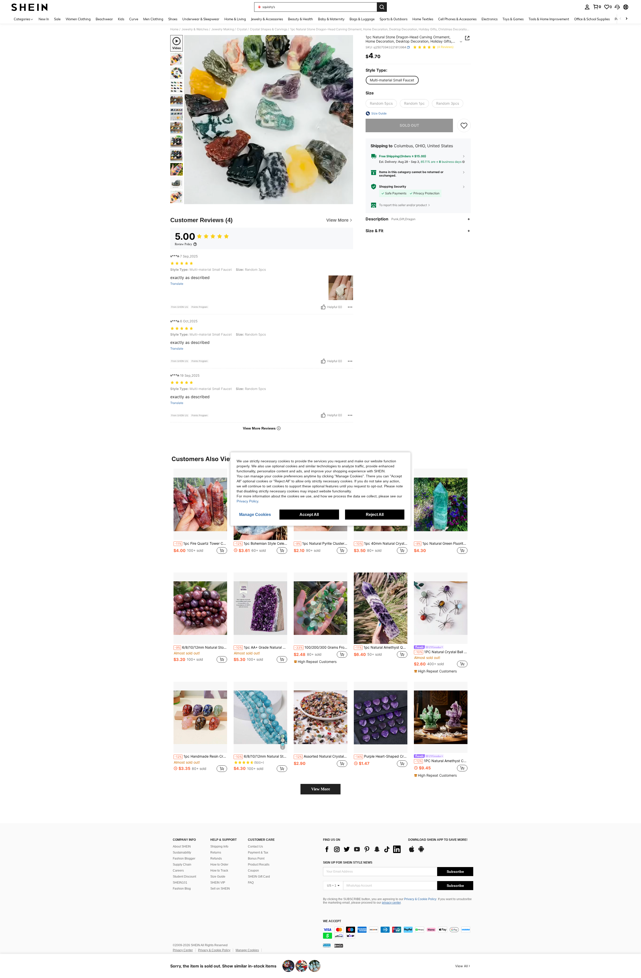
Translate (176, 284)
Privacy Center (183, 950)
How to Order (219, 864)
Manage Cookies (247, 950)
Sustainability (182, 852)
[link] (597, 7)
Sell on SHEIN (220, 888)
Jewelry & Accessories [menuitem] (267, 19)
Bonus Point (256, 858)
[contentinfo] (398, 933)
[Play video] (269, 120)
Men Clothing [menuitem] (153, 19)
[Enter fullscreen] (348, 200)
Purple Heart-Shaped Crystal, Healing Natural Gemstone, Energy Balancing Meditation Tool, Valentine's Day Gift (381, 756)
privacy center (391, 902)
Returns (215, 852)
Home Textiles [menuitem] (422, 19)
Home (174, 29)
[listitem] (200, 517)
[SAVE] (464, 125)
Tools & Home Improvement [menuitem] (549, 19)
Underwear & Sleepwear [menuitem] (200, 19)
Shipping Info (219, 846)
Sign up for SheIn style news (347, 862)
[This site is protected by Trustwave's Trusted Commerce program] (327, 945)
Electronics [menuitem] (490, 19)
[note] (316, 661)
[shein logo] (29, 7)
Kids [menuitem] (121, 19)
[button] (617, 7)
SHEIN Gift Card (259, 876)
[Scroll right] (626, 19)
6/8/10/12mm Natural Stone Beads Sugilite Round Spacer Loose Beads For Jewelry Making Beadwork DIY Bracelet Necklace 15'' (201, 647)
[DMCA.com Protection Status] (338, 945)
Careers (178, 870)
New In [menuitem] (44, 19)
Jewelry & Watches (195, 29)
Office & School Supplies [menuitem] (592, 19)
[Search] (382, 7)
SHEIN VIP (217, 882)
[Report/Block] (350, 307)
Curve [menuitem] (133, 19)
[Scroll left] (620, 19)
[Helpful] (323, 307)
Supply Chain (182, 864)
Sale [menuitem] (57, 19)
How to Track (219, 870)
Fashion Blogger (184, 858)
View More (320, 789)
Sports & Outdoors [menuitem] (393, 19)
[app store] (411, 851)
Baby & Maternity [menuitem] (331, 19)
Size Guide (217, 876)
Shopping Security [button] (392, 186)
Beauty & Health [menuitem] (300, 19)
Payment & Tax (258, 852)
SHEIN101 (180, 882)
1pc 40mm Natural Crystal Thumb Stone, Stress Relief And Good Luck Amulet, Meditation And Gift (381, 543)
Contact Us (255, 846)
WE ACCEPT (332, 921)
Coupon (253, 870)
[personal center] (587, 7)
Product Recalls (258, 864)
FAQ (251, 882)
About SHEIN (182, 846)
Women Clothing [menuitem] (78, 19)
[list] (363, 849)
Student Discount (184, 876)
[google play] (421, 851)
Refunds (216, 858)
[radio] (392, 80)
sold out (409, 125)
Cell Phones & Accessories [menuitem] (457, 19)
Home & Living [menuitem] (235, 19)
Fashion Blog (182, 888)
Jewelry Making (222, 29)
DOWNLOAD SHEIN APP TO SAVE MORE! (437, 840)
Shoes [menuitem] (172, 19)
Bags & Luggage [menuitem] (362, 19)
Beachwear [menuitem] (104, 19)
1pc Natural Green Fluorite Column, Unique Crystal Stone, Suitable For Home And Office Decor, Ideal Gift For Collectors (441, 543)
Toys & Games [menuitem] (513, 19)
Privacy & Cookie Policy (420, 899)
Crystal (242, 29)
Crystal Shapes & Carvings (268, 29)
